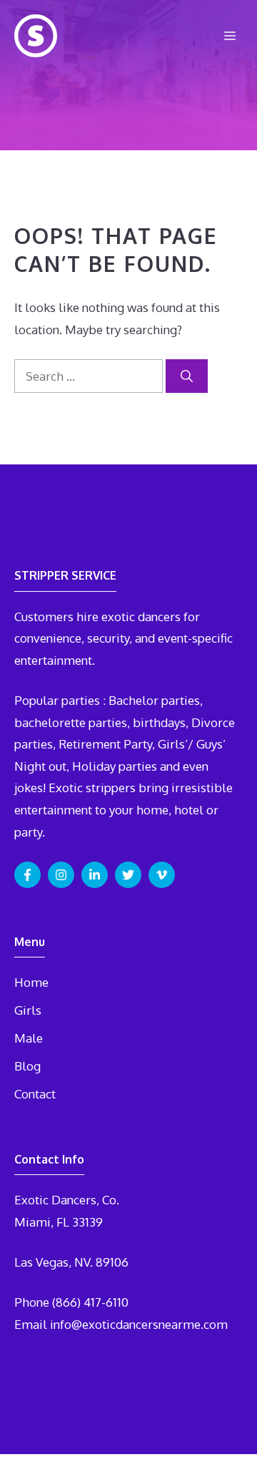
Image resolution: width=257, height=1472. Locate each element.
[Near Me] (35, 35)
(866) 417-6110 (90, 1302)
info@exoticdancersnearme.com (139, 1324)
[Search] (187, 376)
